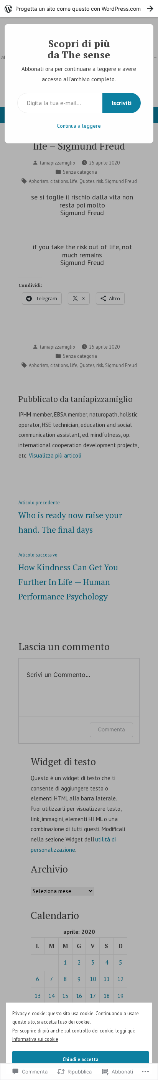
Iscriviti (122, 103)
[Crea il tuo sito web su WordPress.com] (79, 8)
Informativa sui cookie (35, 1039)
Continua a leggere (79, 125)
